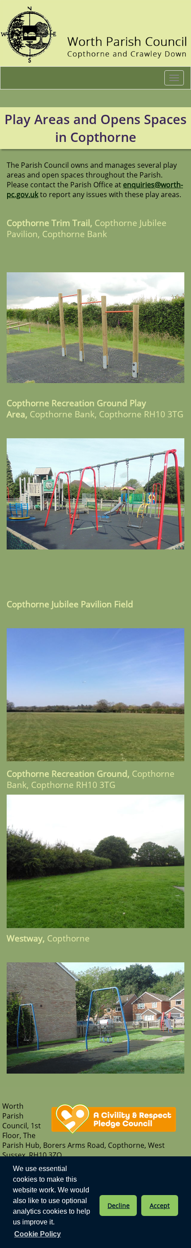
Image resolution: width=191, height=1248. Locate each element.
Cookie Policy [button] (37, 1234)
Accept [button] (160, 1205)
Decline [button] (118, 1205)
